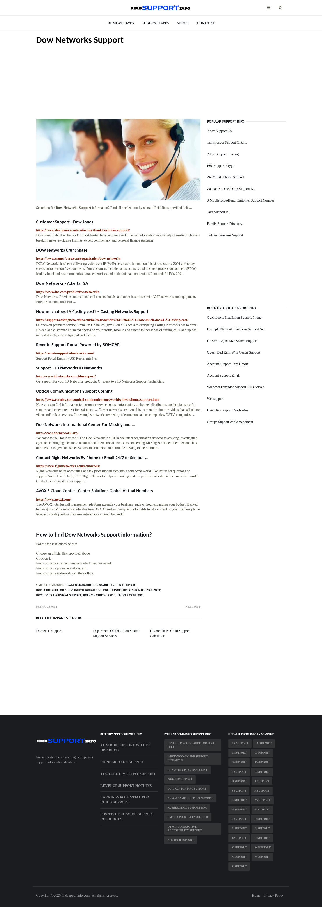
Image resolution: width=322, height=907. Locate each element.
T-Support (239, 838)
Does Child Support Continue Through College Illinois (79, 590)
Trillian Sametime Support (225, 235)
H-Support (239, 781)
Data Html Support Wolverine (227, 410)
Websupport (215, 399)
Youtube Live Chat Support (128, 774)
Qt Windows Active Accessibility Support (185, 828)
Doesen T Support (49, 631)
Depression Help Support (142, 590)
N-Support (239, 809)
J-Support (239, 790)
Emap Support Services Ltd (188, 817)
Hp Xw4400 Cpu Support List (187, 769)
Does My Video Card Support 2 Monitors (113, 595)
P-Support (239, 819)
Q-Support (262, 819)
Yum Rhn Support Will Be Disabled (125, 747)
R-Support (239, 828)
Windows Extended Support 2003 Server (235, 387)
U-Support (262, 838)
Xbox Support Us (219, 131)
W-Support (263, 847)
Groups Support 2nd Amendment (230, 422)
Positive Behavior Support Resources (127, 816)
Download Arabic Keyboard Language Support (101, 585)
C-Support (262, 752)
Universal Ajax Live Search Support (232, 341)
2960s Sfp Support (180, 779)
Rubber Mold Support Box (187, 807)
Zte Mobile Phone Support (225, 177)
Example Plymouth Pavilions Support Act (236, 329)
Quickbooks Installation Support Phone (234, 317)
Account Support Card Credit (227, 364)
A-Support (264, 743)
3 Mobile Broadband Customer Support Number (240, 200)
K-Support (261, 790)
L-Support (239, 800)
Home (256, 895)
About (183, 23)
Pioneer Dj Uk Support (122, 762)
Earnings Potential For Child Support (124, 799)
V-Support (239, 847)
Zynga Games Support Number (190, 798)
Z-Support (239, 866)
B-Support (239, 752)
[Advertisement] (161, 82)
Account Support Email (223, 375)
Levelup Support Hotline (126, 785)
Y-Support (262, 857)
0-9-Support (240, 743)
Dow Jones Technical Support (58, 595)
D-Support (239, 762)
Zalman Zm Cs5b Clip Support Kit (231, 189)
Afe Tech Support (181, 839)
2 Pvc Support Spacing (223, 154)
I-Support (262, 781)
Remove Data (121, 23)
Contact (205, 23)
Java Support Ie (217, 212)
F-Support (239, 771)
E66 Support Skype (220, 166)
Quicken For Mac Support (187, 788)
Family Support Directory (224, 223)
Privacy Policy (274, 895)
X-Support (239, 857)
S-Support (262, 828)
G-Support (262, 771)
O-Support (262, 809)
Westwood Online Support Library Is (188, 758)
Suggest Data (155, 23)
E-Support (262, 762)
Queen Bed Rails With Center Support (233, 352)
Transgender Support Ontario (227, 142)
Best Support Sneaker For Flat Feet (191, 745)
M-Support (262, 800)
